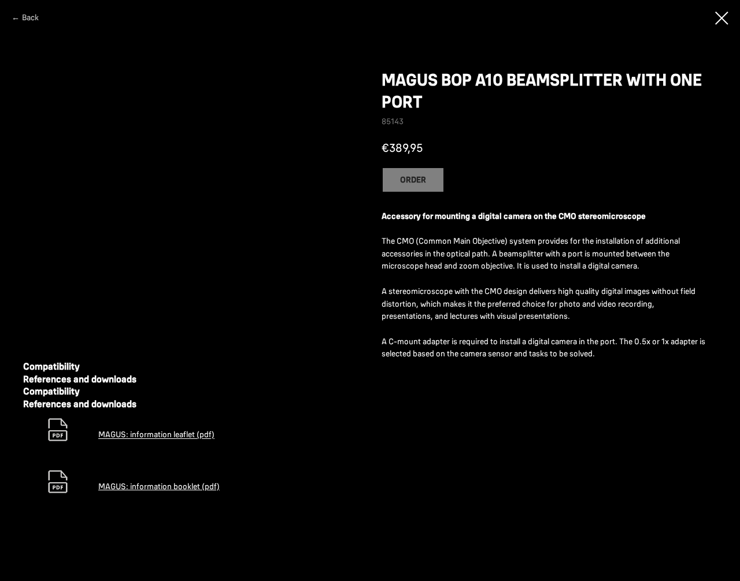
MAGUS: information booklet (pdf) (159, 486)
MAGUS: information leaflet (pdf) (156, 435)
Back (30, 17)
